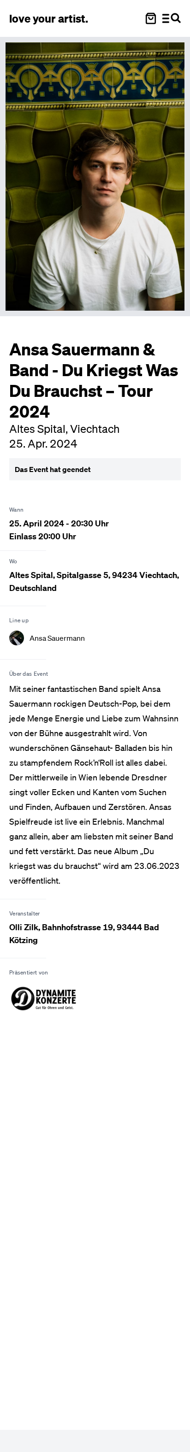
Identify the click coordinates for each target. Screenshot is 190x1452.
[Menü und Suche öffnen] (171, 18)
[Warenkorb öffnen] (151, 18)
